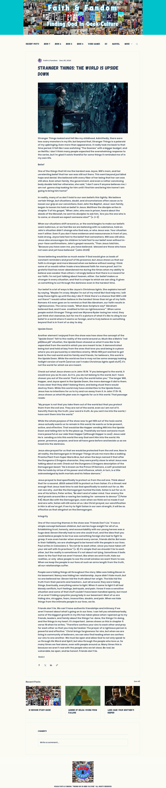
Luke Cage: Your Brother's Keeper (121, 711)
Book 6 (58, 43)
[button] (137, 44)
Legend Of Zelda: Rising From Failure (82, 711)
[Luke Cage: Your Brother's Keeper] (122, 696)
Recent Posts (32, 43)
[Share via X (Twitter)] (45, 665)
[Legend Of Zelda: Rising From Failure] (82, 696)
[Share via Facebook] (39, 665)
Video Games (94, 43)
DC (106, 43)
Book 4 (80, 43)
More (127, 43)
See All (137, 681)
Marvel (116, 43)
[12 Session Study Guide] (43, 696)
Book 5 (69, 43)
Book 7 (47, 43)
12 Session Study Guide (40, 710)
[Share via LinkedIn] (51, 665)
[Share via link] (57, 665)
